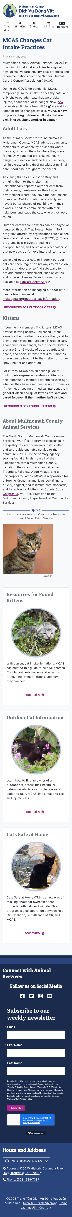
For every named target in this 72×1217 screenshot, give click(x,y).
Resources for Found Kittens (28, 406)
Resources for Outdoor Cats (28, 307)
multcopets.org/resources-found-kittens (31, 375)
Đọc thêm (32, 695)
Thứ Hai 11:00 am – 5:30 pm (26, 1161)
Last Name (14, 1063)
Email (11, 1026)
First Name (14, 1044)
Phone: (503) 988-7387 (22, 1179)
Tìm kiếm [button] (20, 26)
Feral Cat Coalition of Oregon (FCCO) (29, 238)
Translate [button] (62, 26)
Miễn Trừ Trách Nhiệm (38, 1203)
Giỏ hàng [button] (48, 26)
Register (16, 1107)
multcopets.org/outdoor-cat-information (31, 298)
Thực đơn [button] (7, 28)
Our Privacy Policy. (23, 1098)
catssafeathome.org (34, 282)
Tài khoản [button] (34, 26)
